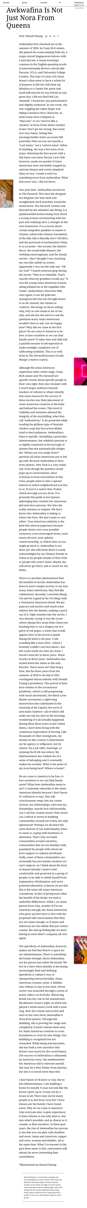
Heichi (6, 2)
